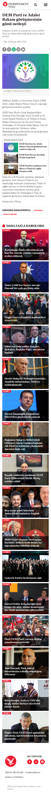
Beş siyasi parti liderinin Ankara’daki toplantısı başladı (22, 512)
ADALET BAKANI (10, 214)
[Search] (35, 5)
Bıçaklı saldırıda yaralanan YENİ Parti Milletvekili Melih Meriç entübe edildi (24, 478)
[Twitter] (36, 761)
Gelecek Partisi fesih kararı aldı (23, 578)
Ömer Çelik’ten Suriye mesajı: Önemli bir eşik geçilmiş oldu (22, 287)
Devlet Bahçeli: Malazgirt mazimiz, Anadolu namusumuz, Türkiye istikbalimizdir (25, 382)
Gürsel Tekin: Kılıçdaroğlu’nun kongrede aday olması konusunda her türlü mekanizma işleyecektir (24, 607)
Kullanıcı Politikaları (14, 777)
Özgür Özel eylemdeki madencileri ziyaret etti (25, 319)
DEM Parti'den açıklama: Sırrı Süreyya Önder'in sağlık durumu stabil (32, 168)
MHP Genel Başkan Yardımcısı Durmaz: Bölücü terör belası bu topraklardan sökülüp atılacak (23, 543)
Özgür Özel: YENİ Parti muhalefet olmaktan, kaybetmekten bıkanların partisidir (25, 736)
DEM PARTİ (38, 210)
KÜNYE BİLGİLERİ (14, 773)
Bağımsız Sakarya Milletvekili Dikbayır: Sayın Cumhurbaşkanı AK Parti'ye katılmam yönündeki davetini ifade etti (24, 445)
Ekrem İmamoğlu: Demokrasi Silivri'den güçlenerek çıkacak (22, 416)
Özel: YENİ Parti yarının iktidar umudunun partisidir (23, 641)
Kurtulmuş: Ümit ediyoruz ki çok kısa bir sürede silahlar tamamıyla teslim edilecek (24, 253)
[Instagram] (42, 761)
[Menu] (45, 5)
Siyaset (6, 230)
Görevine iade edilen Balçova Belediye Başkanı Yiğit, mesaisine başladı (25, 349)
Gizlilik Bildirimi (33, 773)
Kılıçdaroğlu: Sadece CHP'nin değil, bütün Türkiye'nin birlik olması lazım (22, 703)
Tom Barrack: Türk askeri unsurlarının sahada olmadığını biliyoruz (23, 671)
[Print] (23, 49)
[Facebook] (29, 761)
